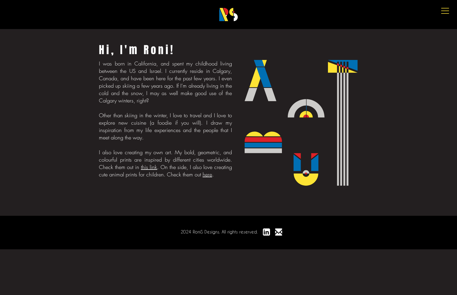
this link (149, 167)
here (207, 174)
